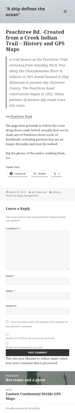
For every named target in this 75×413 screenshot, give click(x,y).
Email (11, 291)
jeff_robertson (39, 192)
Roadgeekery (31, 195)
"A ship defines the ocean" (25, 11)
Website (11, 306)
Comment (13, 228)
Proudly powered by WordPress (23, 408)
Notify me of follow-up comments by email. (30, 338)
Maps (20, 195)
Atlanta (56, 192)
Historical (11, 195)
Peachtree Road (21, 116)
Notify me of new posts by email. (24, 347)
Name (10, 276)
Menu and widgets (65, 15)
